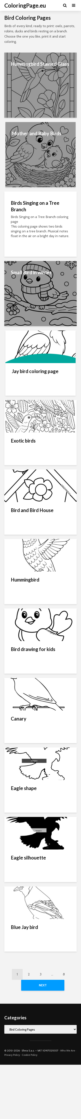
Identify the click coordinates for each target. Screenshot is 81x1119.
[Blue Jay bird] (40, 902)
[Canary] (40, 694)
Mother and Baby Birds (36, 133)
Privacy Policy (12, 1054)
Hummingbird (25, 580)
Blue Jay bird (24, 927)
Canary (18, 719)
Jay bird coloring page (35, 371)
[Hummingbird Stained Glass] (40, 85)
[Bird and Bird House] (40, 485)
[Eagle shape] (40, 763)
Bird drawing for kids (33, 649)
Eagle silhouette (28, 858)
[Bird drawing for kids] (40, 624)
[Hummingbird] (40, 555)
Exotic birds (23, 441)
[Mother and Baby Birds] (40, 154)
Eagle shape (24, 788)
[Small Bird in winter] (40, 293)
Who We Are (67, 1050)
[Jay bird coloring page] (40, 346)
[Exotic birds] (40, 416)
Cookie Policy (29, 1054)
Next (43, 985)
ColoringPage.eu (25, 5)
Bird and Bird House (32, 510)
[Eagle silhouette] (40, 833)
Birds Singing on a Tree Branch (35, 206)
